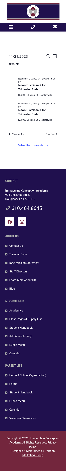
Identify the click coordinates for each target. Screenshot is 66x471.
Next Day (50, 134)
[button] (10, 27)
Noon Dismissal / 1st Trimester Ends (32, 87)
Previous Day (17, 134)
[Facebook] (9, 221)
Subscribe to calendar (31, 145)
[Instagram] (22, 221)
